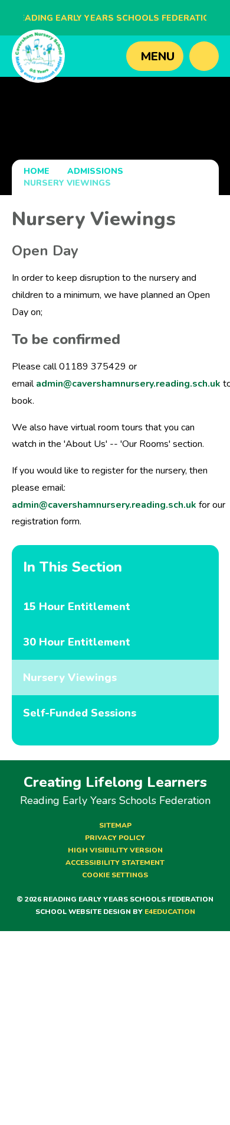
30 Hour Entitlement (76, 642)
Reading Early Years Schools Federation (115, 18)
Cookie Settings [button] (115, 875)
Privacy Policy (115, 837)
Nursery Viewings (67, 183)
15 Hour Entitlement (76, 606)
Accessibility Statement (115, 862)
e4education (169, 911)
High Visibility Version (115, 850)
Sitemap (115, 825)
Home (37, 171)
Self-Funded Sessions (79, 713)
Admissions (95, 171)
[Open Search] (204, 56)
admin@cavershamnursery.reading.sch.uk (128, 383)
